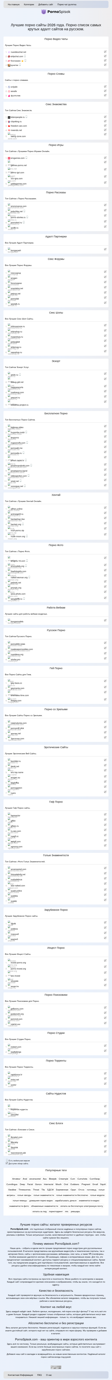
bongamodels (17, 621)
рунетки (15, 65)
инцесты (15, 986)
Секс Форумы (56, 259)
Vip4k (13, 923)
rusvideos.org (17, 654)
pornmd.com (16, 1018)
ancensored (35, 1178)
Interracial (48, 1184)
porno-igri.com (17, 172)
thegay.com (16, 700)
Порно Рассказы (56, 192)
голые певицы (20, 1200)
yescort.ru (15, 397)
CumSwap (95, 1178)
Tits (43, 1189)
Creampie (63, 1178)
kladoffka (15, 782)
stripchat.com (17, 56)
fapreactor (15, 815)
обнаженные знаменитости (44, 1205)
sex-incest (15, 975)
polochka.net (17, 211)
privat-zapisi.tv (18, 460)
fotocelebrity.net (18, 874)
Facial (30, 1184)
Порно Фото (56, 545)
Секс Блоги (56, 1123)
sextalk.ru (15, 303)
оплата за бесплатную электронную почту (81, 1205)
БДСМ (50, 1189)
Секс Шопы (56, 312)
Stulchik (14, 1147)
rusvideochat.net (18, 51)
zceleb (14, 901)
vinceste (14, 980)
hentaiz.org (16, 524)
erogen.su (15, 777)
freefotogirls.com (18, 571)
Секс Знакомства (56, 104)
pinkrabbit (15, 341)
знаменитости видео (89, 1200)
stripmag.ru (16, 347)
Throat (36, 1189)
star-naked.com (18, 885)
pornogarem (16, 787)
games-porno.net (19, 165)
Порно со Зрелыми (56, 709)
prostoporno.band (19, 470)
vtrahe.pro (15, 659)
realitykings (16, 1051)
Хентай (56, 494)
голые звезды (24, 1195)
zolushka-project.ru (19, 404)
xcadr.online (16, 890)
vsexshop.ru (16, 352)
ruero (13, 793)
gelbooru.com (17, 1008)
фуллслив (15, 95)
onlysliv (14, 86)
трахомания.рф (18, 1152)
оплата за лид (40, 1211)
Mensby (14, 1142)
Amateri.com (16, 1136)
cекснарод (16, 272)
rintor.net (15, 1079)
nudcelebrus (16, 879)
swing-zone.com (18, 136)
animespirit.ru (17, 513)
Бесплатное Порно (56, 413)
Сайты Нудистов (56, 1093)
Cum (72, 1178)
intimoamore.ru (18, 326)
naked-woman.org (19, 577)
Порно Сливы (56, 73)
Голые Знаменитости (56, 855)
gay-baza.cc (16, 682)
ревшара (75, 1211)
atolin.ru (15, 374)
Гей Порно (56, 668)
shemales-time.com (20, 695)
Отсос (81, 1189)
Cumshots (82, 1178)
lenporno (15, 437)
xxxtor (13, 1084)
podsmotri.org (17, 1013)
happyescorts (17, 387)
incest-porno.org (18, 962)
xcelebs (14, 895)
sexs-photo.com (18, 593)
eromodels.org (18, 566)
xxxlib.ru (14, 227)
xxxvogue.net (17, 486)
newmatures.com (19, 722)
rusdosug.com (17, 392)
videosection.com (19, 475)
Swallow (12, 1189)
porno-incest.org (18, 968)
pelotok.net (16, 582)
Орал (73, 1189)
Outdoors (74, 1184)
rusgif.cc (15, 836)
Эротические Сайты (56, 747)
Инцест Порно (56, 947)
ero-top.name (17, 772)
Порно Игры (56, 145)
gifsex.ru (15, 825)
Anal (25, 1178)
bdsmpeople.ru (18, 117)
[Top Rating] (56, 1366)
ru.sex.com (16, 831)
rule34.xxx (15, 1024)
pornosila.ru (16, 453)
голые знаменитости (44, 1195)
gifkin (13, 820)
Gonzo (38, 1184)
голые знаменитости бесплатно (72, 1195)
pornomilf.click (17, 728)
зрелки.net (16, 733)
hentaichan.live (18, 519)
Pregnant (86, 1184)
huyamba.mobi (18, 432)
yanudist (15, 1114)
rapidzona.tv (16, 1074)
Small (95, 1184)
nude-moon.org (18, 536)
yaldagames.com (19, 183)
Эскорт (56, 361)
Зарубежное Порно (56, 909)
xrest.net (15, 481)
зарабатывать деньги (65, 1200)
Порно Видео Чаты (56, 39)
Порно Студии (56, 1033)
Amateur (16, 1178)
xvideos (14, 928)
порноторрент (56, 1211)
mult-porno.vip (17, 530)
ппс (67, 1211)
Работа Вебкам (56, 607)
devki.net (15, 766)
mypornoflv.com (18, 442)
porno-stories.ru (18, 217)
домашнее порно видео (41, 1200)
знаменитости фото (19, 1205)
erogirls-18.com (18, 560)
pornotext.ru (17, 222)
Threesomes (25, 1189)
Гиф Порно (56, 801)
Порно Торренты (56, 1060)
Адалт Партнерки (56, 236)
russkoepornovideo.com (22, 649)
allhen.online (16, 508)
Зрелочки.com (17, 738)
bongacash (16, 250)
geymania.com (17, 688)
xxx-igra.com (17, 178)
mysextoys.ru (17, 336)
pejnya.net (15, 293)
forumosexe (16, 283)
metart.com (16, 1046)
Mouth (59, 1184)
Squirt (103, 1184)
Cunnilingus (12, 1184)
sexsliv (14, 91)
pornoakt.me (16, 447)
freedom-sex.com (19, 125)
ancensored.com (18, 869)
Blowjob (52, 1178)
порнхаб (15, 933)
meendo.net (16, 130)
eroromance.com (19, 206)
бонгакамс (16, 60)
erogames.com (18, 157)
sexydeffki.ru (17, 598)
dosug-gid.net (17, 382)
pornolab (15, 298)
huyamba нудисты (19, 1109)
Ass (45, 1178)
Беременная (62, 1189)
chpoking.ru (16, 121)
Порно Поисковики (56, 994)
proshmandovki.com (20, 465)
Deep (22, 1184)
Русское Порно (56, 630)
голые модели (97, 1195)
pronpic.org (16, 587)
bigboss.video (17, 427)
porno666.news (18, 643)
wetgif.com (16, 841)
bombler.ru (16, 761)
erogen (14, 277)
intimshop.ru (16, 331)
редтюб (14, 939)
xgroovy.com (16, 846)
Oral (66, 1184)
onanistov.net (17, 288)
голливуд (91, 1189)
